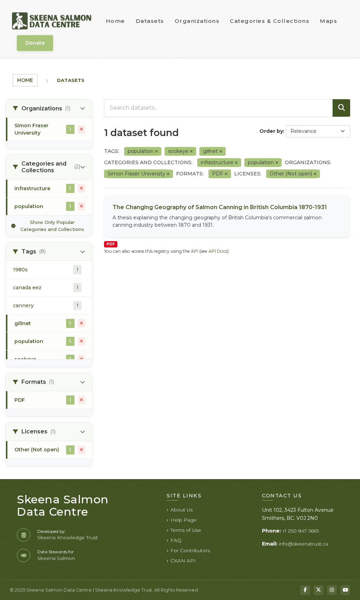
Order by (271, 131)
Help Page (184, 520)
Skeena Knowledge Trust (67, 537)
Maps (328, 21)
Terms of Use (186, 530)
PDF (111, 244)
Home (115, 21)
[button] (49, 108)
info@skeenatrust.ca (303, 544)
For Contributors (190, 550)
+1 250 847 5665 (300, 531)
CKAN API (183, 560)
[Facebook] (305, 590)
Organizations (197, 21)
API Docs (217, 251)
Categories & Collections (269, 21)
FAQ (176, 540)
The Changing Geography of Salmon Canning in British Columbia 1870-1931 (219, 207)
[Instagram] (332, 590)
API (194, 251)
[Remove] (156, 151)
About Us (182, 509)
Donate (35, 43)
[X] (318, 590)
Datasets (150, 21)
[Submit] (341, 108)
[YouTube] (345, 590)
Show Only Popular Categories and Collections (52, 225)
